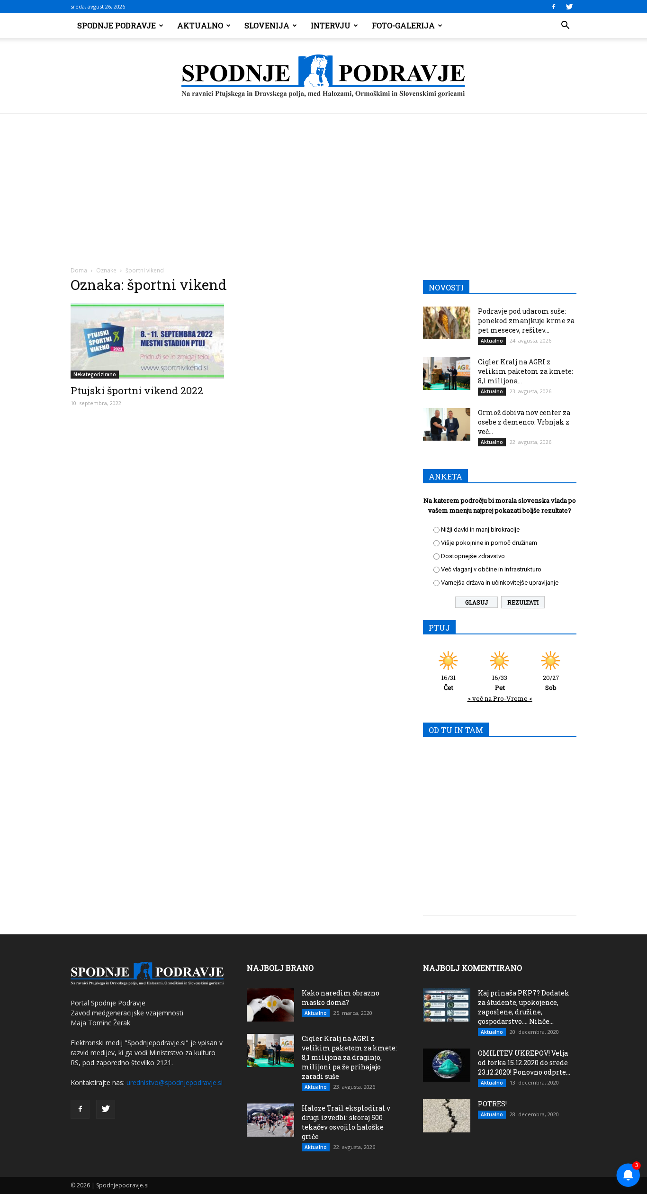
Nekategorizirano (94, 374)
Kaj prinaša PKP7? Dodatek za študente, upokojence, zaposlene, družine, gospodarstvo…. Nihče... (523, 1007)
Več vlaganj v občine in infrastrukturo (491, 569)
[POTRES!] (446, 1115)
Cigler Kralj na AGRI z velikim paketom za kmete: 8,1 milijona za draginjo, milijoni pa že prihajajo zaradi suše (349, 1057)
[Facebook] (554, 6)
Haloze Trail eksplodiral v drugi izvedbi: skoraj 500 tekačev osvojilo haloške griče (346, 1122)
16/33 (499, 682)
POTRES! (492, 1103)
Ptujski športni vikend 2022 (137, 390)
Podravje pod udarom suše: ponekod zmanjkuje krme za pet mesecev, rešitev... (526, 321)
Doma (79, 270)
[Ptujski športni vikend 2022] (147, 341)
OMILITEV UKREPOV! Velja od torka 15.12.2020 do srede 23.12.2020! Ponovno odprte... (524, 1062)
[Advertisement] (323, 184)
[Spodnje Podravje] (323, 76)
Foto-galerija (403, 25)
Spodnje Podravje (116, 25)
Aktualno (200, 25)
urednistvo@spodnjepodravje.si (174, 1082)
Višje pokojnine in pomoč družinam (489, 542)
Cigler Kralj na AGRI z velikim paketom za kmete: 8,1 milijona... (525, 371)
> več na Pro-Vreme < (499, 698)
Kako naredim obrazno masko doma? (340, 997)
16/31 (448, 682)
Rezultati (523, 602)
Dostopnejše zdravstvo (473, 556)
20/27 (551, 682)
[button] (565, 25)
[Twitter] (569, 6)
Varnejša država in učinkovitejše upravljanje (499, 582)
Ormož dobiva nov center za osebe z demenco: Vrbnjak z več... (524, 422)
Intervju (330, 25)
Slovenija (266, 25)
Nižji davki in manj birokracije (480, 529)
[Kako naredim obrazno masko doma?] (270, 1005)
